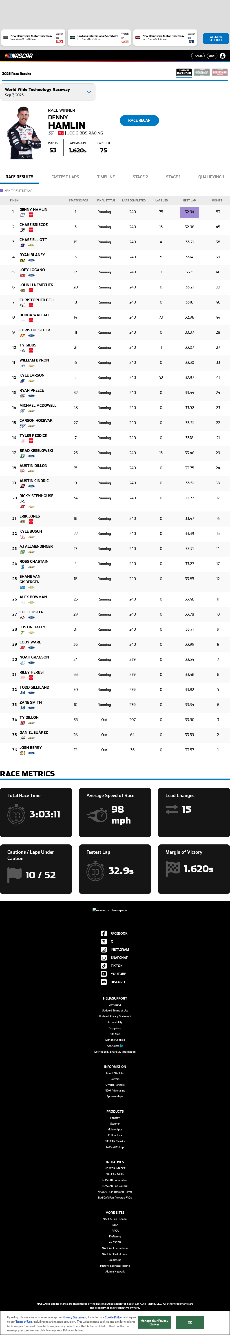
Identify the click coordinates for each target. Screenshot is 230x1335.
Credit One (115, 1259)
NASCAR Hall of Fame (115, 1254)
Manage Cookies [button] (115, 1039)
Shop (212, 55)
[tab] (19, 178)
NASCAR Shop (115, 1147)
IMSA (115, 1224)
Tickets (198, 55)
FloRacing (115, 1236)
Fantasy (115, 1117)
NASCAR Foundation (115, 1180)
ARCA (115, 1230)
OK (190, 1322)
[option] (19, 179)
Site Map (115, 1034)
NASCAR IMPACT (115, 1168)
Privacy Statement (74, 1317)
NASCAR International (115, 1248)
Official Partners (115, 1084)
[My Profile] (222, 55)
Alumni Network (115, 1271)
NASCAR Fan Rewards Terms (115, 1191)
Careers (115, 1079)
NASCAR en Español (115, 1219)
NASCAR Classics (115, 1141)
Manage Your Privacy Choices (154, 1322)
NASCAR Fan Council (115, 1186)
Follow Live (115, 1135)
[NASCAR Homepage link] (115, 907)
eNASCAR (115, 1242)
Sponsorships (115, 1096)
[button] (47, 91)
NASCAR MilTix (115, 1174)
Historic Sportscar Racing (115, 1265)
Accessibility (115, 1022)
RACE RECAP (139, 120)
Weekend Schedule (216, 39)
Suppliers (115, 1028)
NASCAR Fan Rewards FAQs (115, 1197)
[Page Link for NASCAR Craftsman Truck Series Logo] (220, 74)
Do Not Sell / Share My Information (115, 1051)
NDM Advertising (115, 1090)
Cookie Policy (113, 1317)
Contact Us (115, 1004)
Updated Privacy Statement (115, 1016)
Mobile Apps (115, 1129)
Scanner (115, 1123)
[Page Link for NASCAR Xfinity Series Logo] (202, 74)
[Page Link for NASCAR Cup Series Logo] (184, 74)
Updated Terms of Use (115, 1010)
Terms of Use (23, 1321)
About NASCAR (115, 1073)
